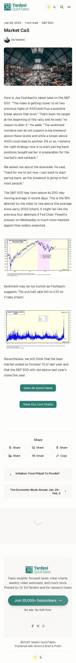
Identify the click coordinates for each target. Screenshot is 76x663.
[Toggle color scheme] (52, 7)
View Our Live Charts (38, 404)
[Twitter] (38, 626)
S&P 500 (47, 22)
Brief (48, 646)
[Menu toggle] (69, 7)
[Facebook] (32, 626)
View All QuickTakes (38, 388)
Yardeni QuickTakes (43, 642)
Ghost (38, 646)
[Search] (62, 7)
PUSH (57, 646)
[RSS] (43, 626)
